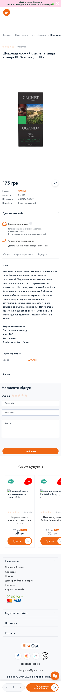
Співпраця (10, 571)
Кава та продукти (24, 35)
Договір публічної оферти (19, 580)
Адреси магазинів (14, 589)
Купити (17, 540)
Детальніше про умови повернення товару (28, 245)
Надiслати (30, 451)
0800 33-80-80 (30, 664)
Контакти (10, 585)
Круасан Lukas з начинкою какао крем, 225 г (20, 520)
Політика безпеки (14, 567)
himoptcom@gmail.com (30, 670)
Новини (9, 576)
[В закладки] (55, 183)
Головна (7, 35)
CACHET (22, 191)
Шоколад (41, 35)
